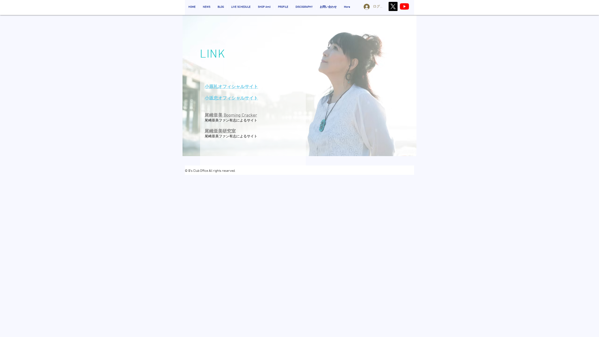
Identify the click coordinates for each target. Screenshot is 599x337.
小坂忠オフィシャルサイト (231, 98)
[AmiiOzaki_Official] (404, 6)
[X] (393, 6)
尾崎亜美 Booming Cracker (231, 115)
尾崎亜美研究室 (220, 131)
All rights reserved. (222, 171)
